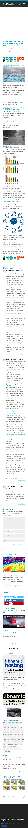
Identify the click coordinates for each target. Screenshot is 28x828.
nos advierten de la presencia (16, 149)
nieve (9, 741)
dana (8, 732)
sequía (4, 746)
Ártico (9, 751)
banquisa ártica (19, 722)
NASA (23, 739)
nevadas (5, 741)
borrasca (5, 725)
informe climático (6, 737)
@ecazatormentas (7, 636)
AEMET (4, 722)
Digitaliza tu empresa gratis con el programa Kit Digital (13, 678)
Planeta (4, 744)
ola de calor (17, 741)
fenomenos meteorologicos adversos (10, 734)
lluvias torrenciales (10, 739)
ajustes (11, 823)
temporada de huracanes (8, 749)
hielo (22, 734)
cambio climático (6, 727)
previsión (16, 744)
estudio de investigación (18, 732)
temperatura (9, 746)
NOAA (12, 741)
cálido (4, 732)
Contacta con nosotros (9, 689)
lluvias (4, 739)
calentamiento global (12, 725)
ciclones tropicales (16, 729)
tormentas (5, 751)
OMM (22, 741)
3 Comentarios (12, 51)
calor (18, 725)
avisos (13, 722)
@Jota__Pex (15, 636)
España (11, 732)
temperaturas (15, 746)
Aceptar (4, 825)
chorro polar (20, 727)
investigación (13, 737)
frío (19, 734)
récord (20, 744)
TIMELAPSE (16, 610)
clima (22, 729)
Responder (21, 354)
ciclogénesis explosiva (7, 729)
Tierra (19, 749)
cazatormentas (13, 727)
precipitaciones (10, 744)
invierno (18, 737)
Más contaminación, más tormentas (16, 762)
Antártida (9, 722)
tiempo (15, 749)
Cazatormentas (7, 48)
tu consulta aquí (21, 797)
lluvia (23, 737)
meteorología (17, 739)
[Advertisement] (14, 25)
